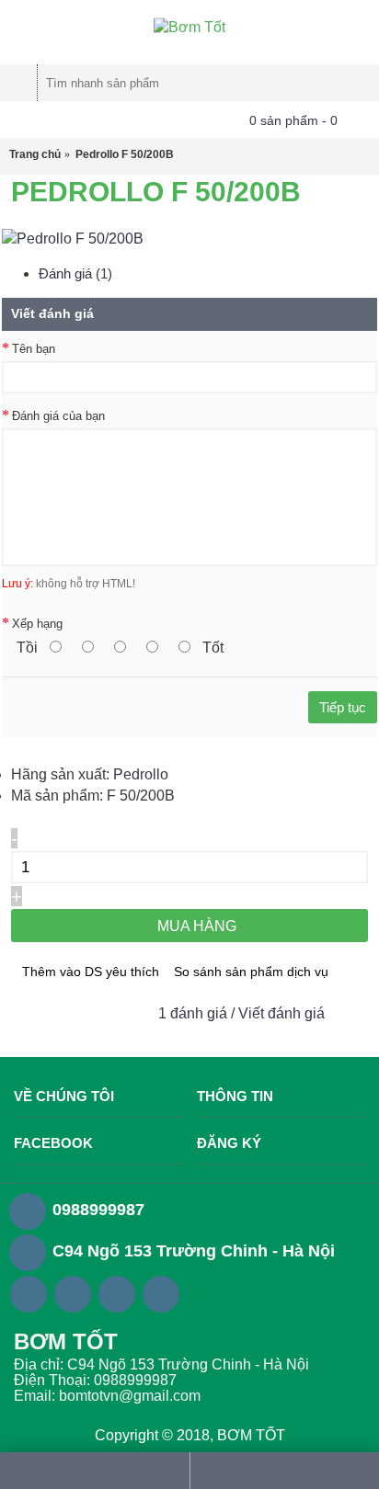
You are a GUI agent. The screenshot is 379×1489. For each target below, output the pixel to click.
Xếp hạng (37, 624)
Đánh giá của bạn (58, 416)
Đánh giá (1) (75, 273)
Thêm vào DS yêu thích (90, 971)
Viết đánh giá (281, 1013)
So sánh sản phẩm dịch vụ (251, 971)
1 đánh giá (192, 1013)
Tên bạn (33, 349)
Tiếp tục (342, 707)
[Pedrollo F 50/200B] (73, 238)
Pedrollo (140, 774)
